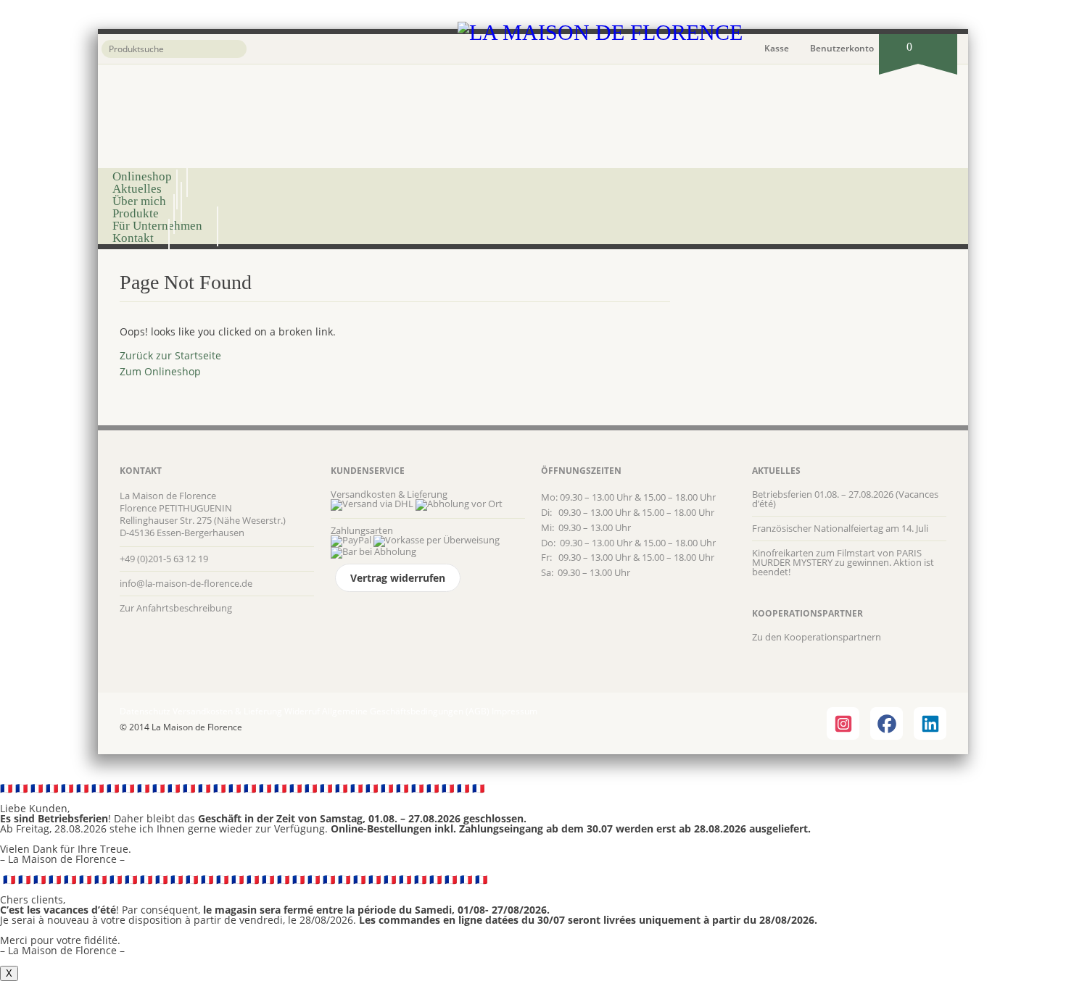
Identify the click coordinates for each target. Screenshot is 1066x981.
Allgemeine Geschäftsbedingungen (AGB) (405, 711)
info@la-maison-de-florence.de (186, 583)
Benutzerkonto (842, 48)
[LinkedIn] (930, 723)
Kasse (776, 48)
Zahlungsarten (362, 530)
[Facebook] (886, 723)
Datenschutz (145, 711)
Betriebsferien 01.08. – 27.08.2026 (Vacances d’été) (845, 499)
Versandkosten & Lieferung (389, 494)
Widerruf (302, 711)
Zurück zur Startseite (170, 355)
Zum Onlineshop (160, 371)
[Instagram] (843, 723)
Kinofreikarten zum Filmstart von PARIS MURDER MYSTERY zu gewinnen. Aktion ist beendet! (843, 562)
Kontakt (133, 238)
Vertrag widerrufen (397, 578)
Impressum (514, 711)
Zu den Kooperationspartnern (816, 636)
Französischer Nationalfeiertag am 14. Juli (840, 528)
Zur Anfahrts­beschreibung (176, 607)
